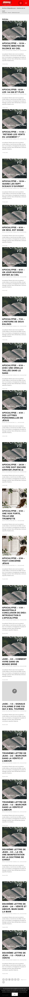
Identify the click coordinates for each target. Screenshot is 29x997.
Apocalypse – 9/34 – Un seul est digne (13, 228)
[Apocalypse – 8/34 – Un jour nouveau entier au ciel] (14, 257)
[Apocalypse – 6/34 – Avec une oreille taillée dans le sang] (14, 352)
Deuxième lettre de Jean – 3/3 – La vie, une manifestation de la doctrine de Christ (14, 854)
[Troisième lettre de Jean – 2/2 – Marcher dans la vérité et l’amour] (14, 740)
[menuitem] (26, 3)
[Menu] (26, 3)
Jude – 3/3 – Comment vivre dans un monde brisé (14, 662)
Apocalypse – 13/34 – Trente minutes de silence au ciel (14, 46)
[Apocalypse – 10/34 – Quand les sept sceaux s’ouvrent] (14, 168)
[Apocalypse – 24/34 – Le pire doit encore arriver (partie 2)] (14, 452)
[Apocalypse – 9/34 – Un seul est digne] (14, 215)
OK (14, 994)
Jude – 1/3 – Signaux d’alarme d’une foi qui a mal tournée (13, 706)
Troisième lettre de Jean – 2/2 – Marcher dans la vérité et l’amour (14, 757)
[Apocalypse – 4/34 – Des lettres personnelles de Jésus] (14, 400)
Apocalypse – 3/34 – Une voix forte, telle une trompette (13, 514)
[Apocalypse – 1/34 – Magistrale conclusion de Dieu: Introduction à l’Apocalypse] (14, 595)
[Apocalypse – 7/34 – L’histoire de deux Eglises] (14, 306)
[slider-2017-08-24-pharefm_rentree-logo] (12, 3)
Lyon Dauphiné (9, 50)
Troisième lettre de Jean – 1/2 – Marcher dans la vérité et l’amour (14, 806)
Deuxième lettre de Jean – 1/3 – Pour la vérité (14, 955)
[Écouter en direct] (21, 3)
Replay (3, 50)
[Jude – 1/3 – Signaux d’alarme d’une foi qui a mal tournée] (14, 691)
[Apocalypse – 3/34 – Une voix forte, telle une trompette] (14, 498)
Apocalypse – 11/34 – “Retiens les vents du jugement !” (14, 134)
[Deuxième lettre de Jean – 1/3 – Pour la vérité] (14, 940)
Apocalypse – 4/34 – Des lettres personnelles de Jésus (13, 416)
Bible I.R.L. (14, 422)
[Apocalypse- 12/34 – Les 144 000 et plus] (14, 77)
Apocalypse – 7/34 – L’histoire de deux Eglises (13, 322)
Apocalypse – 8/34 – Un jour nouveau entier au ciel (13, 272)
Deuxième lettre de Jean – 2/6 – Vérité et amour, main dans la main (14, 907)
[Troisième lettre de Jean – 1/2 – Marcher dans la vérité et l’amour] (14, 789)
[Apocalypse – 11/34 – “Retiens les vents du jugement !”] (14, 119)
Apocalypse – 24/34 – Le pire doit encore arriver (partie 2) (14, 467)
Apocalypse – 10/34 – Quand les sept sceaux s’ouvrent (14, 184)
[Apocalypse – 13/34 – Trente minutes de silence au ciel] (14, 30)
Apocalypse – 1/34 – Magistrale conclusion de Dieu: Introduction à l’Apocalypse (14, 612)
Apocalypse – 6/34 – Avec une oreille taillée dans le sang (13, 369)
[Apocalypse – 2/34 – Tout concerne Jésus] (14, 545)
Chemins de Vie (15, 50)
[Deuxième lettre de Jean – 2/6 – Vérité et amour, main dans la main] (14, 891)
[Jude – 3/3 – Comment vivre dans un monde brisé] (14, 646)
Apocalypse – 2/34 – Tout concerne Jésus (13, 561)
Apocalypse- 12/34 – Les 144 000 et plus (13, 90)
